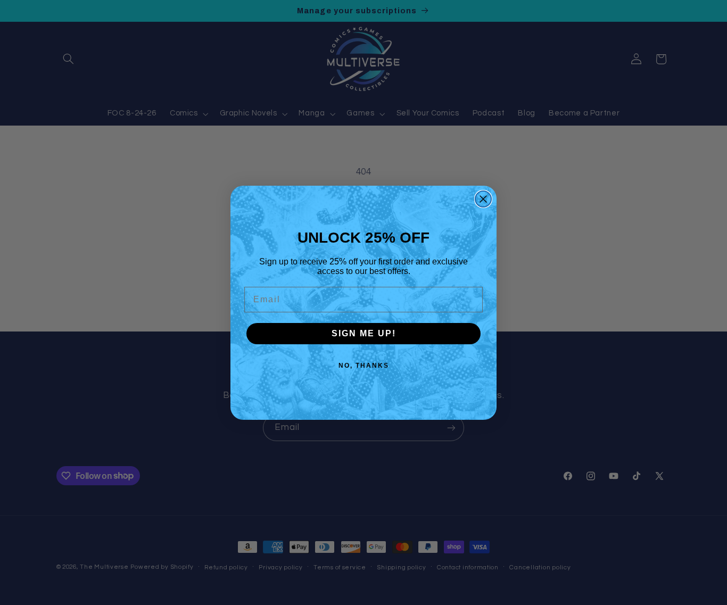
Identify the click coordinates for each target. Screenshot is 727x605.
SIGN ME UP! (364, 333)
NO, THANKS (363, 365)
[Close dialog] (483, 199)
